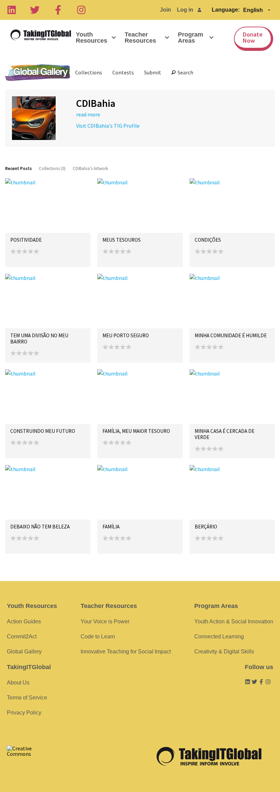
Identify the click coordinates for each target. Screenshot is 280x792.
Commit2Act (22, 636)
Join (165, 10)
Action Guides (24, 621)
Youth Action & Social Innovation (233, 621)
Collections (88, 72)
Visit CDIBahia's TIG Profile (108, 125)
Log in (185, 10)
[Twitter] (35, 10)
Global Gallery (37, 72)
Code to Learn (98, 636)
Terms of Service (27, 698)
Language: (226, 10)
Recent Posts (18, 168)
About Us (18, 682)
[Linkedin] (11, 10)
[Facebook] (58, 10)
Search (184, 72)
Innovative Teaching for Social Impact (126, 651)
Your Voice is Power (105, 621)
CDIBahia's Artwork (90, 168)
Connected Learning (219, 636)
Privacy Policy (24, 713)
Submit (152, 72)
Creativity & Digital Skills (224, 651)
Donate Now (253, 37)
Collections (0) (52, 168)
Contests (123, 72)
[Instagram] (81, 10)
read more (88, 114)
